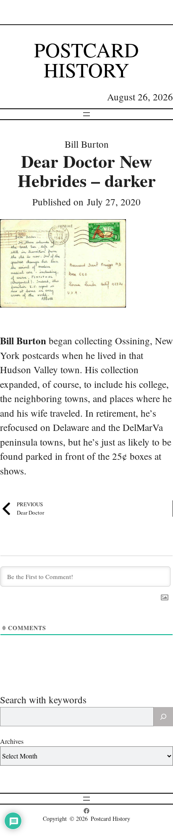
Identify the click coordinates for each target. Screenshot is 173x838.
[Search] (163, 716)
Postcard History (86, 59)
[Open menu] (86, 114)
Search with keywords (43, 699)
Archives (12, 741)
